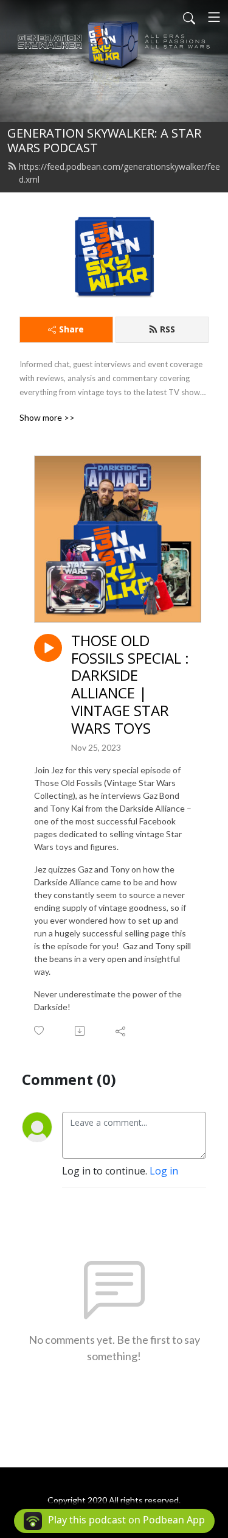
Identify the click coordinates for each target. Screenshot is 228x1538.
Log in (164, 1171)
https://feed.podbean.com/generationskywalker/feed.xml (119, 173)
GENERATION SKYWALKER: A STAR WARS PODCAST (104, 140)
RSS (167, 329)
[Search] (189, 17)
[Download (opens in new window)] (81, 1031)
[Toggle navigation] (214, 17)
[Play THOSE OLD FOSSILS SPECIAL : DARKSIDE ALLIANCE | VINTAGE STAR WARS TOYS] (48, 648)
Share (71, 329)
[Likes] (40, 1030)
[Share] (121, 1031)
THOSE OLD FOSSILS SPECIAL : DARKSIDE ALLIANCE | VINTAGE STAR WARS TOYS (130, 684)
